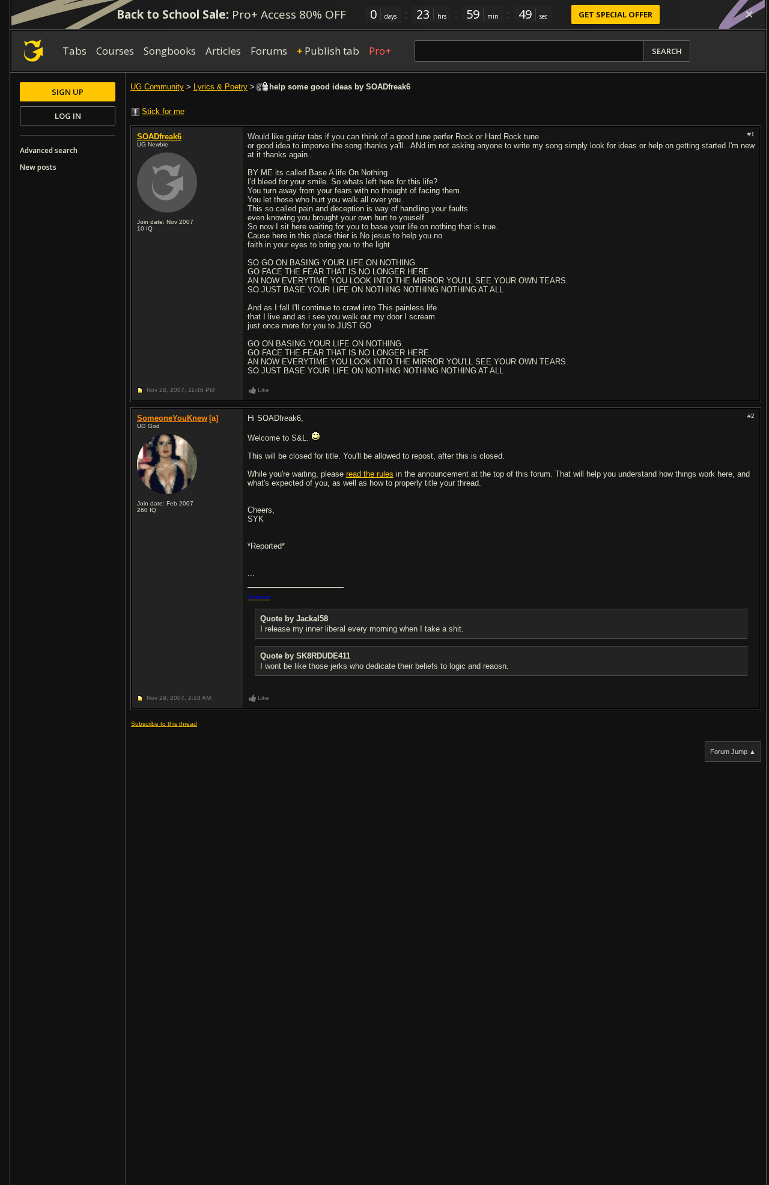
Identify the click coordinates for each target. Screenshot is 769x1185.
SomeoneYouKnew (172, 418)
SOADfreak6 (159, 136)
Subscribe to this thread (164, 723)
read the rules (370, 473)
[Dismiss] (749, 14)
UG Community (157, 86)
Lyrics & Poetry (220, 86)
